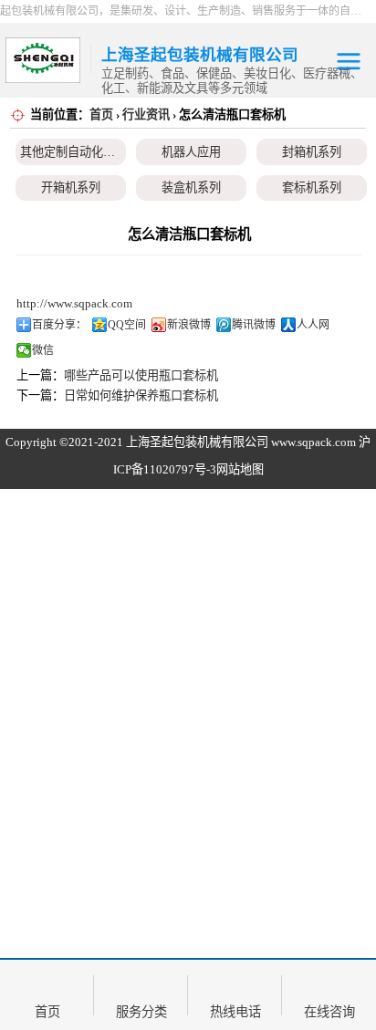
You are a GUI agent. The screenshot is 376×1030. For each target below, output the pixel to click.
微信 (43, 350)
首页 (101, 114)
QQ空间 (127, 324)
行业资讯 (146, 114)
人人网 (313, 324)
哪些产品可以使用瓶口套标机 (141, 375)
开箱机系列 (70, 187)
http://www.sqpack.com (74, 303)
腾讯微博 (254, 324)
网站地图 (240, 469)
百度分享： (59, 324)
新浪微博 (189, 324)
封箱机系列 (311, 152)
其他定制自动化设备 (73, 152)
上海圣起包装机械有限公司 (197, 442)
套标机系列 (311, 187)
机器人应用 (191, 152)
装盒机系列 (191, 187)
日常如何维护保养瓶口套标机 (141, 395)
